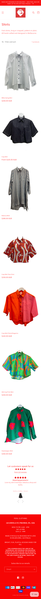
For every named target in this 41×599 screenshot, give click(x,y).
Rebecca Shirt (6, 215)
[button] (2, 12)
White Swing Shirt (7, 98)
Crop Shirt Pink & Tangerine (10, 333)
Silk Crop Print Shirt (8, 392)
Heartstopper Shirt (7, 451)
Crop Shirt (5, 157)
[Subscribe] (34, 569)
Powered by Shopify (23, 595)
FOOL (17, 595)
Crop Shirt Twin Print (8, 274)
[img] (20, 469)
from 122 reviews (20, 472)
